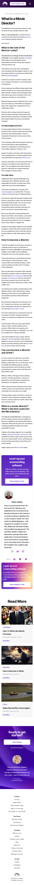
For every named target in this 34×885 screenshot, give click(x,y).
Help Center (17, 802)
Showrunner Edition (17, 825)
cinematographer (12, 75)
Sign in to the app (17, 808)
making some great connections (17, 434)
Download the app (17, 805)
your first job (11, 278)
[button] (30, 3)
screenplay (28, 58)
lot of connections (17, 276)
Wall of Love (17, 833)
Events (17, 836)
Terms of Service (17, 848)
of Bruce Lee (25, 157)
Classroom (17, 822)
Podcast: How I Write (17, 839)
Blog (6, 13)
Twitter (17, 862)
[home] (4, 3)
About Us (17, 845)
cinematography (6, 192)
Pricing (17, 799)
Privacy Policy (17, 851)
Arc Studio (20, 447)
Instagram (17, 865)
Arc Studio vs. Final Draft (16, 811)
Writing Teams (17, 819)
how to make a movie (17, 309)
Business (11, 13)
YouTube (11, 339)
